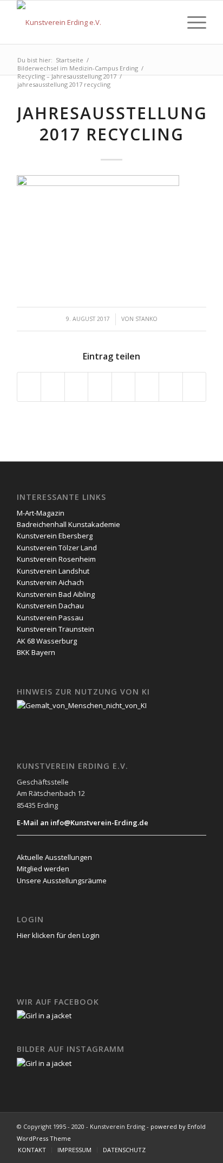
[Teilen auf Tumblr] (123, 386)
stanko (146, 319)
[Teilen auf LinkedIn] (100, 386)
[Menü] (191, 22)
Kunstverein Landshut (53, 571)
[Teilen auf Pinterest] (76, 386)
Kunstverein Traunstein (55, 629)
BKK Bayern (36, 652)
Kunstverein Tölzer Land (57, 547)
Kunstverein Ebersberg (55, 536)
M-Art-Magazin (40, 513)
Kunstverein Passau (50, 617)
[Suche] (165, 22)
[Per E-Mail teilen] (194, 386)
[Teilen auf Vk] (147, 386)
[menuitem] (165, 22)
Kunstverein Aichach (50, 582)
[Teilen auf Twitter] (52, 386)
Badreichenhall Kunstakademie (68, 524)
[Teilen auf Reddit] (170, 386)
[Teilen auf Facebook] (29, 386)
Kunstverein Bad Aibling (56, 594)
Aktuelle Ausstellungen (54, 857)
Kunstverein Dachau (50, 606)
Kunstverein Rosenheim (56, 559)
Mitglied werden (43, 868)
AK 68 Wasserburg (47, 641)
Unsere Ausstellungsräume (62, 880)
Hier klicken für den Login (58, 935)
